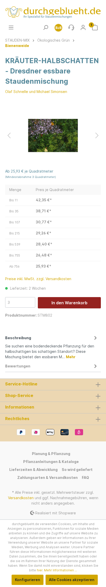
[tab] (51, 346)
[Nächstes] (97, 135)
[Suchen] (45, 27)
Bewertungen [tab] (17, 366)
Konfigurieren (27, 579)
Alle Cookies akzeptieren (71, 579)
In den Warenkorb (69, 302)
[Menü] (11, 27)
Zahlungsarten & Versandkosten (47, 477)
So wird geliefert (77, 469)
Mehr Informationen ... (60, 570)
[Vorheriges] (9, 135)
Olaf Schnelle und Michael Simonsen (36, 91)
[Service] (71, 27)
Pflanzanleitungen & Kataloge (51, 461)
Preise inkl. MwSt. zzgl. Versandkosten (38, 279)
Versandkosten (21, 498)
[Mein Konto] (83, 27)
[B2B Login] (58, 27)
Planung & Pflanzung (51, 453)
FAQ (85, 477)
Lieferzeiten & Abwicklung (33, 469)
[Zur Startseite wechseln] (53, 12)
